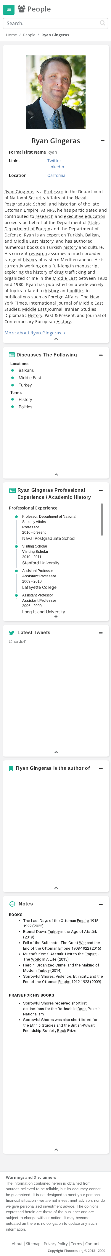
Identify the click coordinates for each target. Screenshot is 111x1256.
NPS (51, 210)
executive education (84, 216)
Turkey (53, 931)
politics (77, 290)
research (45, 216)
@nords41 (18, 641)
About (17, 1243)
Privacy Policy (56, 1243)
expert (53, 235)
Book (82, 1009)
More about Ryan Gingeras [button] (32, 333)
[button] (56, 355)
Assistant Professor (39, 576)
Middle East (26, 241)
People (29, 34)
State (93, 222)
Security (37, 197)
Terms (76, 1243)
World (36, 959)
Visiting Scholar (35, 552)
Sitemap (33, 1243)
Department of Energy (27, 228)
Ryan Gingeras (19, 191)
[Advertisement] (55, 1091)
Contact (92, 1243)
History (35, 315)
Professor (54, 191)
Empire (31, 210)
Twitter (54, 160)
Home (11, 34)
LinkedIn (55, 167)
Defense (12, 235)
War (82, 943)
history (46, 241)
